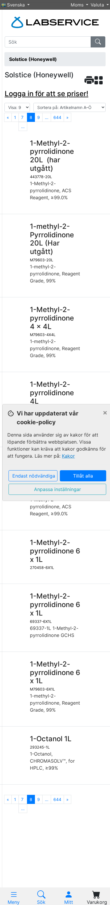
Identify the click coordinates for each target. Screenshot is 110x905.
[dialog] (55, 452)
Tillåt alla (83, 476)
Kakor (68, 456)
